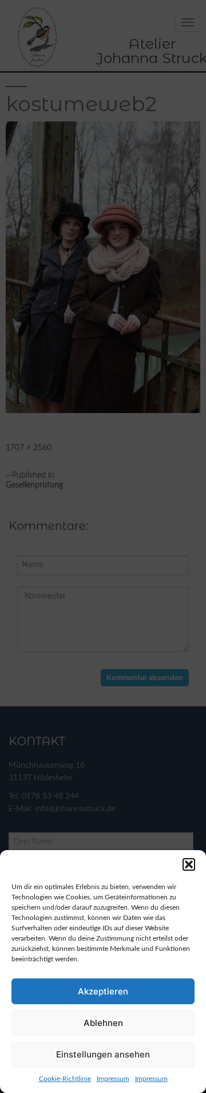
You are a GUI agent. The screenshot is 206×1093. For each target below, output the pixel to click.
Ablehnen (103, 1022)
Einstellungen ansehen (103, 1054)
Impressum (113, 1078)
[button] (189, 864)
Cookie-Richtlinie (65, 1078)
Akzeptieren (103, 991)
